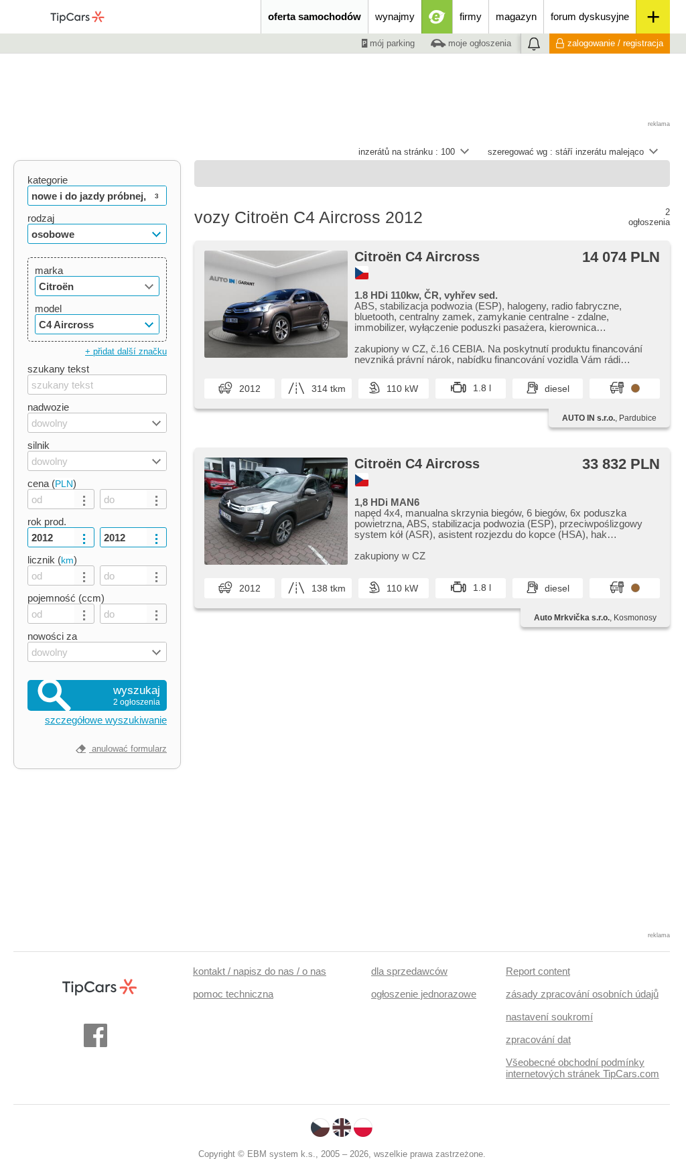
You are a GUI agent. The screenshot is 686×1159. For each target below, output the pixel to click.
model (48, 308)
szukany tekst (58, 368)
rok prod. (46, 521)
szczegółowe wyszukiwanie (106, 720)
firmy (471, 16)
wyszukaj (136, 695)
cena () (51, 483)
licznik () (52, 559)
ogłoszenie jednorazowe (423, 994)
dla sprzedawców (409, 971)
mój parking (391, 43)
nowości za (52, 636)
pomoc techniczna (233, 994)
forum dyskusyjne (590, 16)
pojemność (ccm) (66, 598)
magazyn (516, 16)
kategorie (47, 180)
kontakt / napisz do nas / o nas (259, 971)
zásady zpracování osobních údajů (582, 994)
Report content (538, 971)
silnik (38, 445)
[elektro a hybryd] (437, 16)
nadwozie (48, 407)
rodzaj (40, 218)
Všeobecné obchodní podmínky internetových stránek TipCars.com (582, 1067)
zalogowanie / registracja (615, 43)
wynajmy (395, 16)
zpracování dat (538, 1039)
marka (49, 270)
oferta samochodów (314, 16)
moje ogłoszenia (478, 43)
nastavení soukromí (549, 1016)
